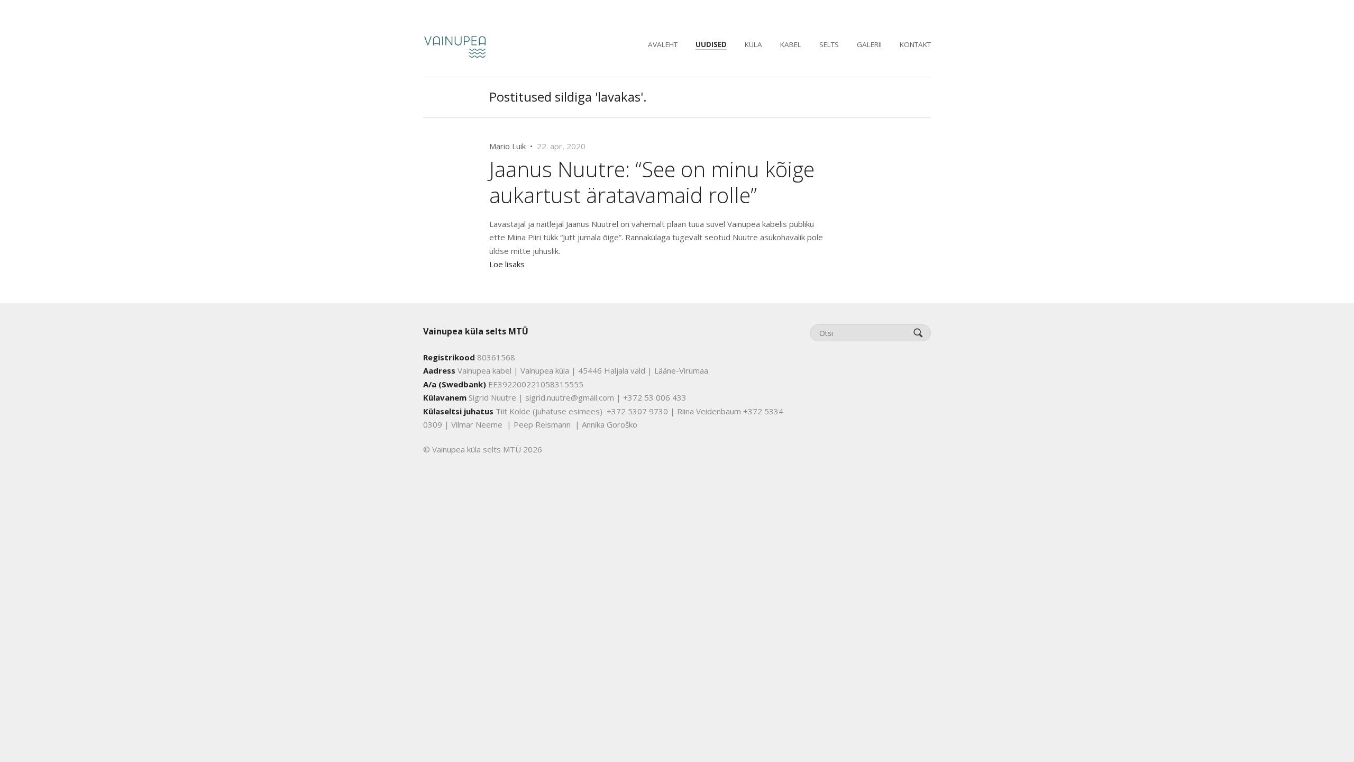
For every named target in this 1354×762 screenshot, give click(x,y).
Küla (753, 44)
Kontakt (915, 44)
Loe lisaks (507, 264)
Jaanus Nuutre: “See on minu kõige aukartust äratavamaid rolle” (652, 182)
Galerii (869, 44)
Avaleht (663, 44)
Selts (829, 44)
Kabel (790, 44)
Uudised (711, 44)
